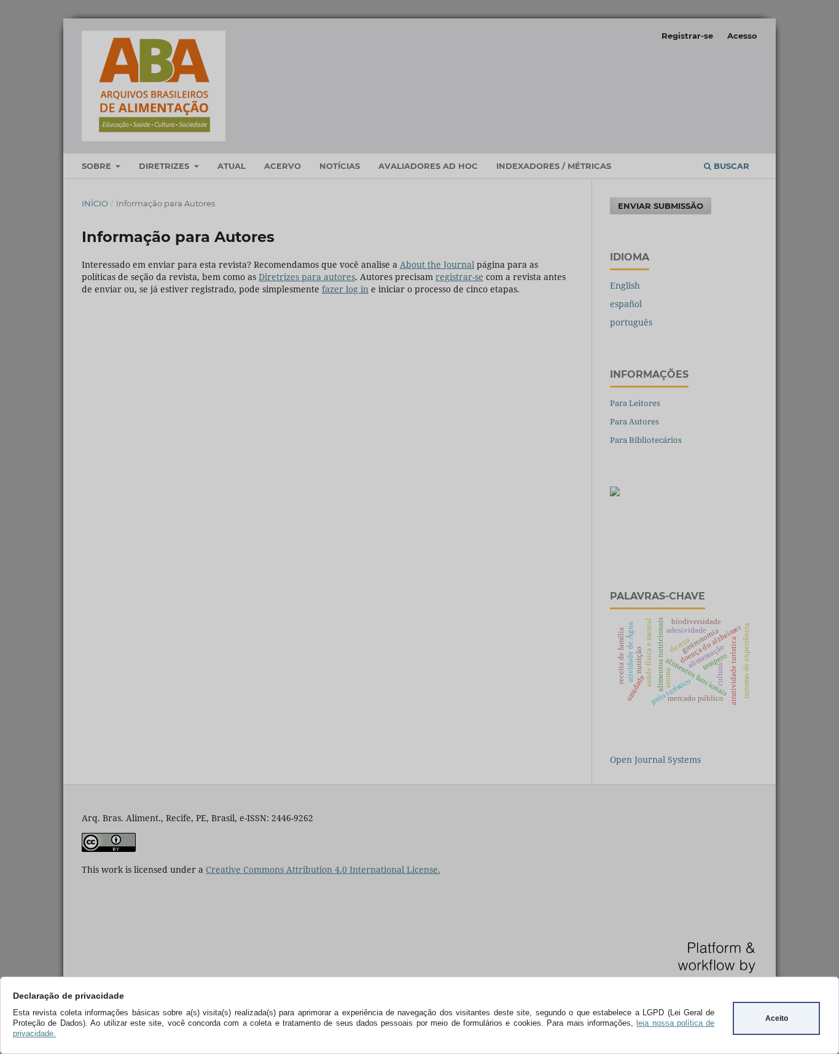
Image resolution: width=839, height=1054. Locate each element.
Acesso (742, 36)
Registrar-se (687, 36)
